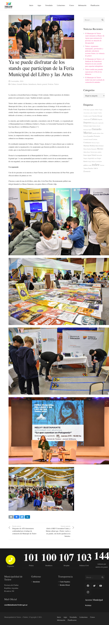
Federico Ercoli (96, 126)
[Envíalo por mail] (11, 517)
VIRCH (96, 168)
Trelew (56, 84)
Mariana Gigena (95, 142)
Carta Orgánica (65, 582)
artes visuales (93, 113)
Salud (94, 155)
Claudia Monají (97, 116)
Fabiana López (87, 126)
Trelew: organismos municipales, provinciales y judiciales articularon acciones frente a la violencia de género (94, 51)
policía (99, 152)
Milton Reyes (86, 152)
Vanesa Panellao (88, 168)
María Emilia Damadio (90, 149)
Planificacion (72, 620)
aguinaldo (92, 109)
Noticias (50, 84)
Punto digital (87, 155)
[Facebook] (88, 586)
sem (95, 158)
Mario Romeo (99, 146)
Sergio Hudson (92, 161)
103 (84, 557)
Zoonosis (86, 171)
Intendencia (32, 84)
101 (31, 557)
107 (66, 557)
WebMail (88, 605)
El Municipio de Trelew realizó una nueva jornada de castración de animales (94, 79)
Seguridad (91, 158)
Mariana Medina (89, 145)
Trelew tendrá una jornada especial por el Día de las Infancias (94, 71)
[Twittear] (21, 517)
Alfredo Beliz (86, 113)
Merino (100, 148)
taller (90, 165)
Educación (95, 123)
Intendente (36, 582)
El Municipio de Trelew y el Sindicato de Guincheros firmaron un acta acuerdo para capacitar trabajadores (94, 62)
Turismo (102, 165)
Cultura (13, 84)
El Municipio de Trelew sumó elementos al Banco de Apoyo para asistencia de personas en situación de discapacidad (94, 38)
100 (49, 557)
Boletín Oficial (65, 585)
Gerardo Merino (22, 84)
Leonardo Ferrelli (87, 139)
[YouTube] (101, 586)
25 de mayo (86, 109)
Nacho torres (94, 152)
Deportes (87, 122)
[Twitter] (94, 586)
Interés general (42, 84)
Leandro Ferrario (93, 136)
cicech (89, 116)
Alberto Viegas (98, 109)
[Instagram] (88, 592)
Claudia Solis (86, 119)
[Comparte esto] (16, 517)
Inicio (59, 617)
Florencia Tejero (87, 129)
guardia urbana (96, 133)
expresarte (100, 123)
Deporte (100, 119)
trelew (96, 164)
